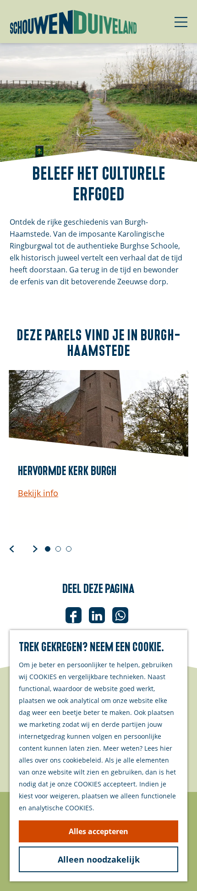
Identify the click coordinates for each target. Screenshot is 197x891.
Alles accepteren (98, 831)
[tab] (47, 549)
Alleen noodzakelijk (99, 859)
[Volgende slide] (35, 548)
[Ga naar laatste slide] (12, 548)
